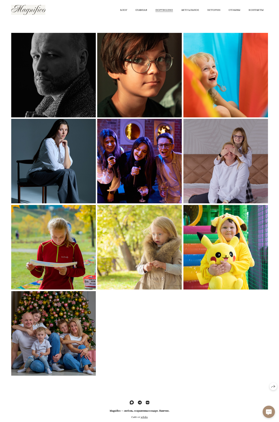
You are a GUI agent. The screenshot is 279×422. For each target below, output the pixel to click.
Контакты (256, 9)
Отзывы (234, 9)
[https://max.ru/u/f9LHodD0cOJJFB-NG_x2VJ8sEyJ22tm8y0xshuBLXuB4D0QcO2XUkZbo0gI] (132, 402)
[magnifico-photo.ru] (28, 10)
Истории (213, 9)
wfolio (144, 416)
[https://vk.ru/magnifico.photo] (147, 402)
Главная (141, 9)
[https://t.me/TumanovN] (140, 402)
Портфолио (164, 9)
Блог (123, 9)
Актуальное (190, 9)
